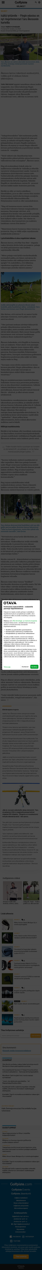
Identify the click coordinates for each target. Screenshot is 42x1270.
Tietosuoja (7, 667)
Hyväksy (34, 666)
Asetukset (25, 666)
